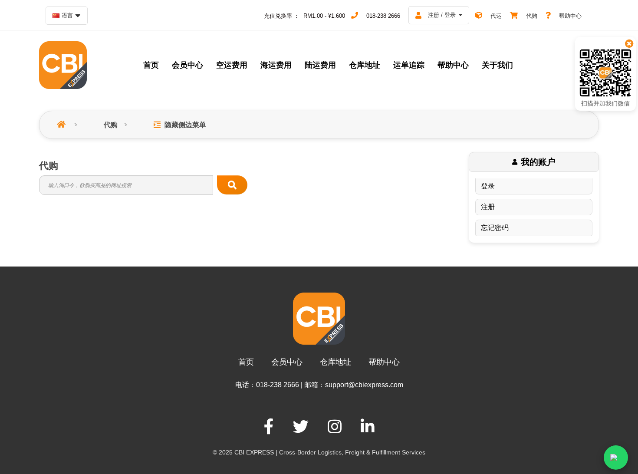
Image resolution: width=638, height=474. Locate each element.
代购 (111, 125)
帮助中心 (384, 362)
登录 (488, 186)
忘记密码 (495, 227)
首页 (246, 362)
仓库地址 (335, 362)
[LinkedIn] (368, 427)
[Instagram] (335, 427)
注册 (488, 207)
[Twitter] (301, 427)
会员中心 (287, 362)
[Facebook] (269, 427)
